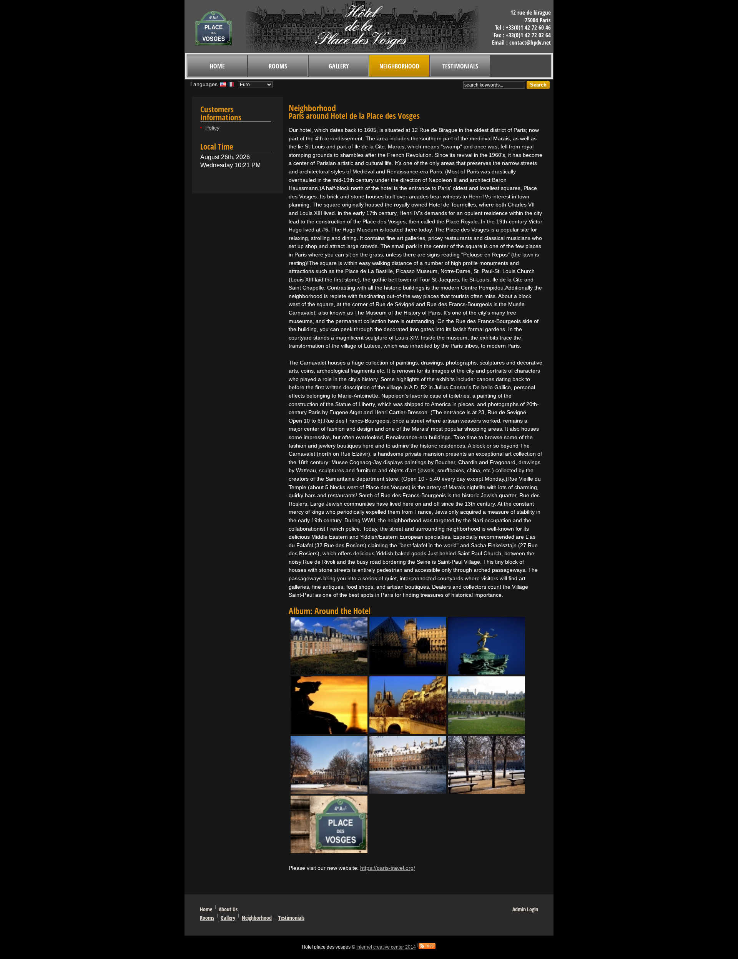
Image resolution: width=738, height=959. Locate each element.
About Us (228, 909)
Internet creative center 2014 (386, 947)
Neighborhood (399, 66)
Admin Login (525, 909)
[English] (223, 86)
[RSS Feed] (427, 947)
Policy (212, 128)
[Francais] (231, 86)
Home (217, 66)
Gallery (339, 66)
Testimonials (460, 66)
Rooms (278, 66)
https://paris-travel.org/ (387, 868)
